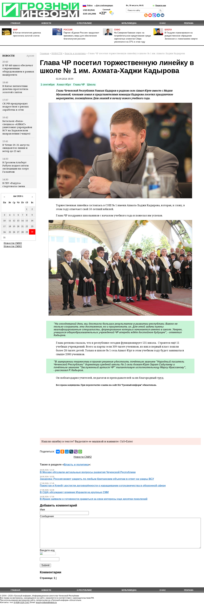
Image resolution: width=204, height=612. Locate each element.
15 (27, 220)
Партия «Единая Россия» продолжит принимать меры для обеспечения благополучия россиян (81, 36)
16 (32, 220)
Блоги (168, 29)
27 (18, 232)
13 (18, 220)
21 (22, 226)
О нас (163, 23)
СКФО (117, 29)
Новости (8, 55)
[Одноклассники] (62, 452)
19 (14, 226)
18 (10, 226)
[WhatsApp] (80, 452)
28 (22, 232)
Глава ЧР (79, 84)
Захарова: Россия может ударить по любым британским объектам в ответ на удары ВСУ (97, 479)
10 (4, 220)
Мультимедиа (129, 23)
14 (22, 220)
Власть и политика (75, 53)
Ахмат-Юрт (64, 84)
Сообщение (47, 516)
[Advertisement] (120, 411)
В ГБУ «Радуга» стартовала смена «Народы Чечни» (13, 186)
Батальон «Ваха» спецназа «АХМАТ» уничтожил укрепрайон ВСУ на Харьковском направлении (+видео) (17, 127)
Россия (68, 29)
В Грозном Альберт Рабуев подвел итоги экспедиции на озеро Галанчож (15, 167)
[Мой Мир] (67, 452)
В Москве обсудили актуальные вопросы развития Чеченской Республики (88, 472)
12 (14, 220)
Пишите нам (160, 5)
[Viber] (76, 452)
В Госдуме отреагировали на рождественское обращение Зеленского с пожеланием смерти (181, 36)
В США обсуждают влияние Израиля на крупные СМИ (74, 492)
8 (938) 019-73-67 (21, 602)
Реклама (188, 23)
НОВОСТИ (46, 23)
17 (4, 226)
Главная (15, 23)
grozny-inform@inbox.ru (46, 602)
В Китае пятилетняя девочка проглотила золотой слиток (15, 89)
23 (32, 226)
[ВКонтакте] (58, 452)
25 (10, 232)
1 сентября (48, 84)
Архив (30, 55)
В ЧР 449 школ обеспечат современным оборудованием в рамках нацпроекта (18, 70)
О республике (84, 23)
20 (18, 226)
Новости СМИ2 (13, 243)
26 (14, 232)
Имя (42, 509)
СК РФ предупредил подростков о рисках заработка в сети (15, 106)
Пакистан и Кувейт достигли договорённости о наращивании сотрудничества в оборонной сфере (103, 485)
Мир (15, 29)
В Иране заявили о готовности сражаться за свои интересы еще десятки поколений (93, 499)
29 (27, 232)
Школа (91, 84)
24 (4, 232)
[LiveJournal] (71, 452)
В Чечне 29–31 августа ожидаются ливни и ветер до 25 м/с (15, 148)
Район (90, 5)
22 (27, 226)
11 (10, 220)
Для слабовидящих (104, 5)
